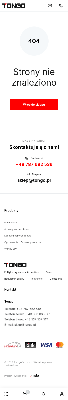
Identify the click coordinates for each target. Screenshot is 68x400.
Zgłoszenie (56, 278)
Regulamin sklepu (14, 278)
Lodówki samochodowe (17, 235)
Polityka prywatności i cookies (21, 272)
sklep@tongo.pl (34, 180)
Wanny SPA (10, 248)
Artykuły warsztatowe (16, 229)
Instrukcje (37, 278)
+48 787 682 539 (34, 164)
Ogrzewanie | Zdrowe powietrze (22, 242)
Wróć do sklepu (34, 104)
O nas (49, 272)
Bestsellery (10, 222)
